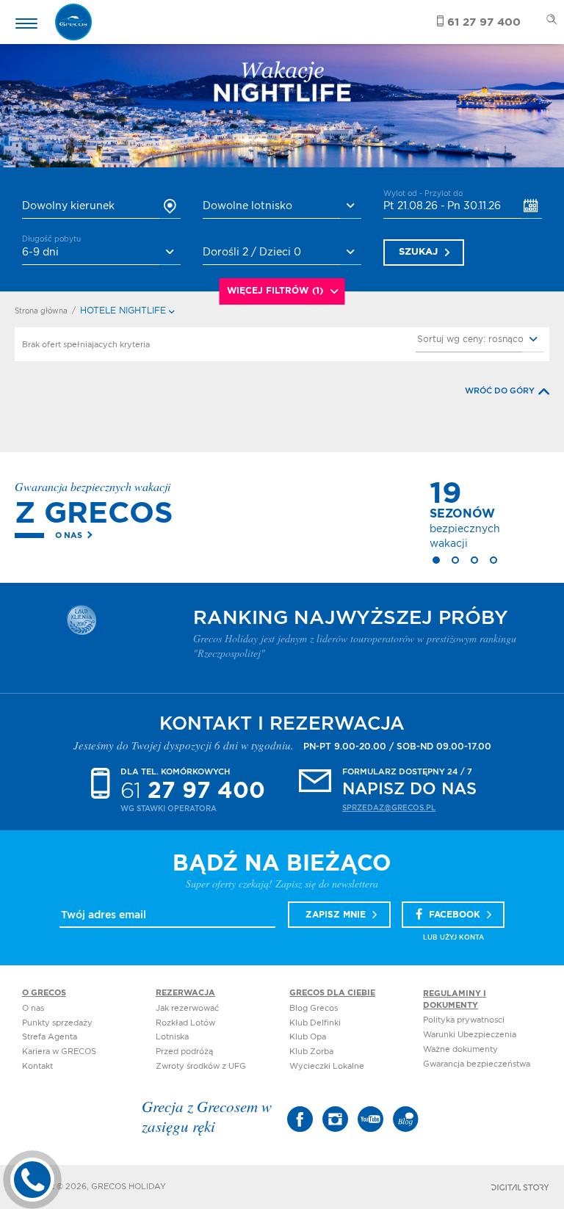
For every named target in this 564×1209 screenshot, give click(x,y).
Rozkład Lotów (185, 1023)
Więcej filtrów (275, 290)
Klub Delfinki (315, 1023)
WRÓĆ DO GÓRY (500, 391)
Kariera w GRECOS (59, 1052)
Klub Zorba (311, 1052)
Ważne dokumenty (460, 1049)
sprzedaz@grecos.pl (388, 808)
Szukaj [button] (418, 252)
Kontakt (37, 1066)
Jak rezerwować (187, 1008)
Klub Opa (307, 1037)
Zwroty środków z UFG (201, 1066)
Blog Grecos (313, 1008)
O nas (68, 535)
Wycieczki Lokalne (326, 1066)
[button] (480, 339)
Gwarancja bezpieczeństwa (476, 1064)
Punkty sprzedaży (57, 1023)
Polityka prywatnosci (464, 1020)
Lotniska (172, 1037)
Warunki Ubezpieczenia (469, 1035)
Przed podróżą (184, 1052)
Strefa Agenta (49, 1037)
